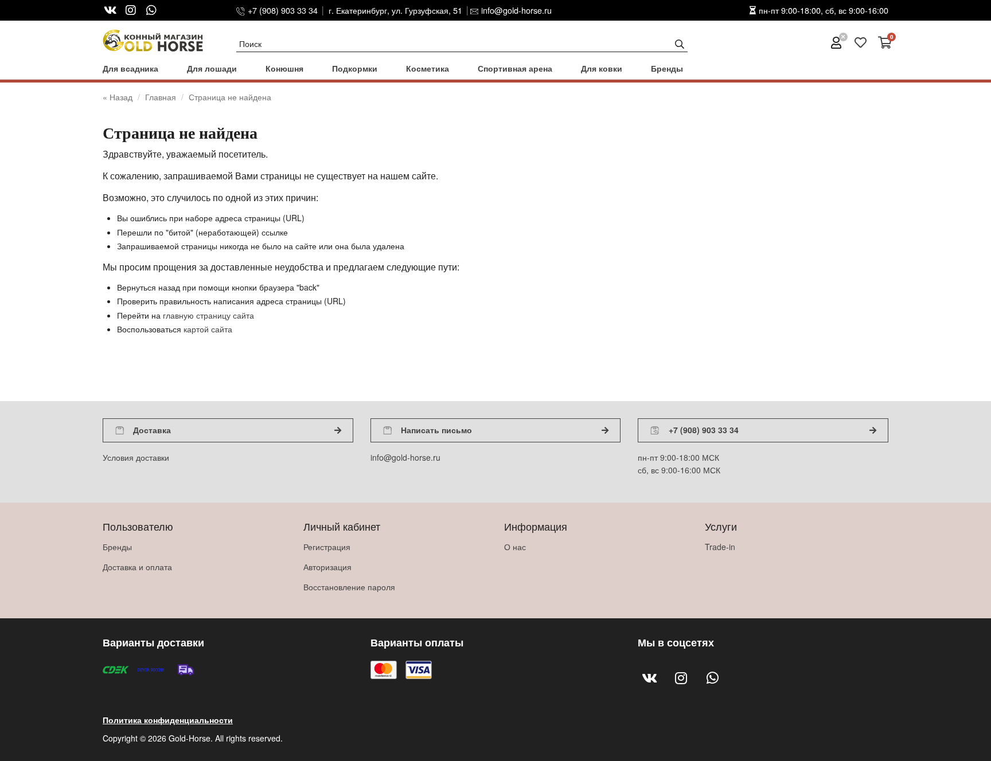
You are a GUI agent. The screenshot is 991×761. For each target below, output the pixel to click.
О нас (515, 546)
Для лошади (212, 68)
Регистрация (326, 546)
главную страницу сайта (208, 315)
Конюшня (284, 68)
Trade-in (720, 546)
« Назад (119, 97)
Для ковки (601, 68)
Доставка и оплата (137, 566)
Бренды (667, 68)
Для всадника (130, 68)
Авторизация (327, 566)
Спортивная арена (515, 68)
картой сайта (208, 329)
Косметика (427, 68)
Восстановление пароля (349, 587)
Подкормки (354, 68)
